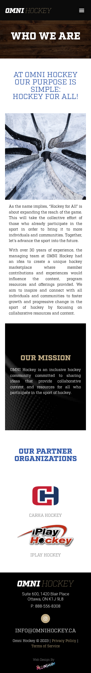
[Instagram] (45, 618)
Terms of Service (45, 646)
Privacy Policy (64, 641)
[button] (81, 10)
